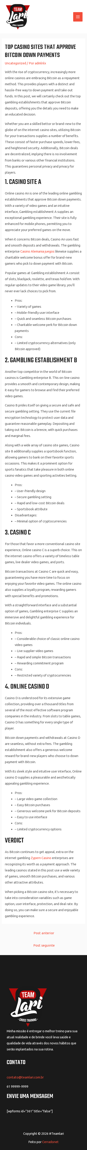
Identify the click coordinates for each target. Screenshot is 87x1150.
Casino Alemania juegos (37, 251)
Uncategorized (15, 63)
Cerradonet (50, 1142)
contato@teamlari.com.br (25, 1077)
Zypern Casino (41, 858)
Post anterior (44, 933)
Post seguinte (44, 945)
